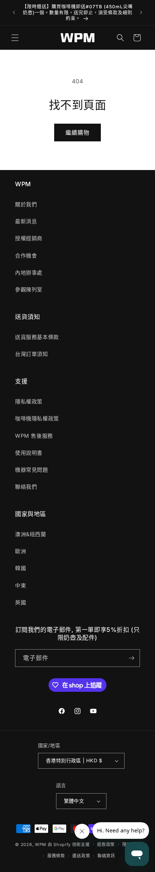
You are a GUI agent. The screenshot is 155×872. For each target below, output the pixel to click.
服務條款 (56, 855)
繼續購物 (77, 132)
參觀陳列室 (29, 289)
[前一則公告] (14, 12)
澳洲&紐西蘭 (30, 534)
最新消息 (26, 221)
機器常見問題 (31, 469)
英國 (20, 602)
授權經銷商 (29, 238)
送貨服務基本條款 (37, 337)
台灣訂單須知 (31, 354)
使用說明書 (29, 452)
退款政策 (106, 844)
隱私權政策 (29, 401)
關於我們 (26, 204)
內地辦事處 (29, 272)
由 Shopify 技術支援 (69, 844)
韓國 (20, 568)
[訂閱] (131, 658)
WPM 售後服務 (34, 435)
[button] (15, 37)
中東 (20, 585)
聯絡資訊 (106, 855)
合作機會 (26, 255)
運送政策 (81, 855)
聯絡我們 (26, 486)
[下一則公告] (141, 12)
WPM (41, 844)
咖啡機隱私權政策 (37, 418)
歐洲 (20, 551)
